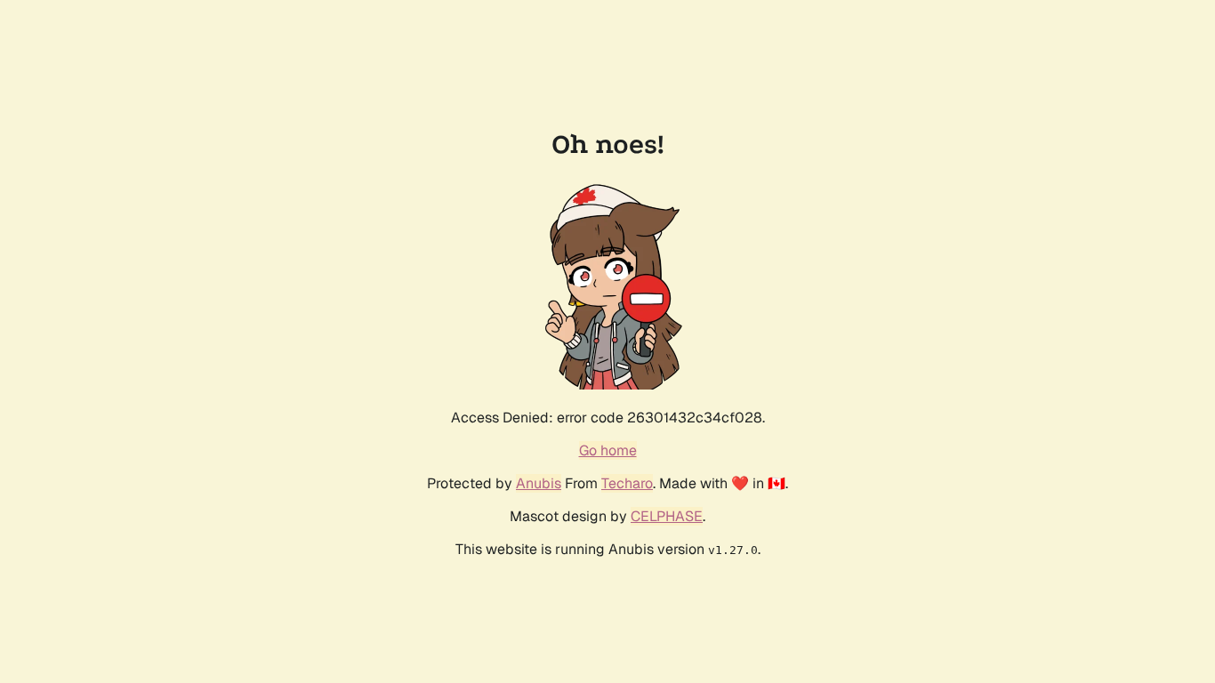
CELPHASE (667, 516)
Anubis (538, 483)
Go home (608, 450)
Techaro (627, 483)
